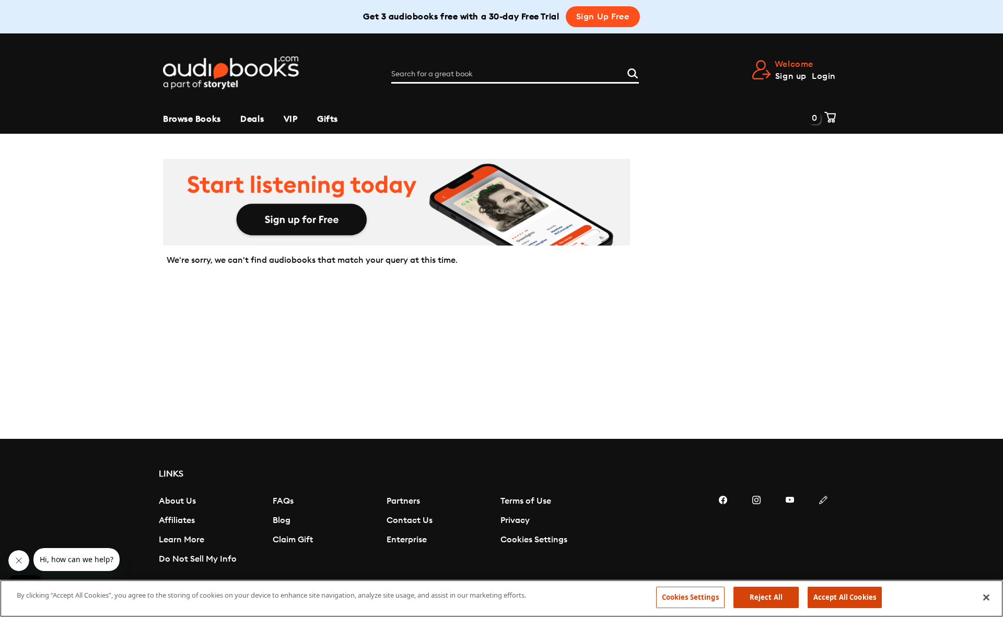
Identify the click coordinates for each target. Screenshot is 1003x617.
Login (824, 76)
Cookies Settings (533, 539)
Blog (281, 520)
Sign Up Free (602, 17)
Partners (403, 501)
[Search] (632, 72)
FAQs (283, 501)
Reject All (766, 597)
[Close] (986, 597)
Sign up (791, 76)
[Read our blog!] (823, 531)
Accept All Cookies (844, 597)
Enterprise (407, 539)
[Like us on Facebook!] (723, 531)
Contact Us (410, 520)
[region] (501, 598)
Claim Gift (293, 539)
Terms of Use (525, 501)
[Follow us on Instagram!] (756, 531)
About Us (177, 501)
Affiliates (177, 520)
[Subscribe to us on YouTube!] (790, 531)
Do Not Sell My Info (198, 559)
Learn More (181, 539)
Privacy (515, 520)
